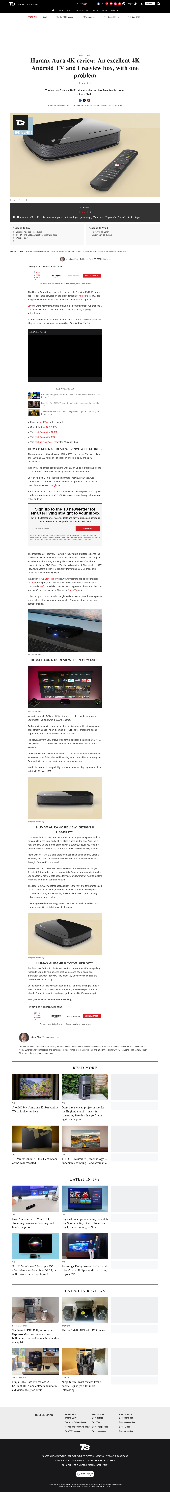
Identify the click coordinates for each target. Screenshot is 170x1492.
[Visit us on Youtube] (111, 3)
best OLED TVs (49, 427)
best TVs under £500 (45, 437)
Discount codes (126, 1431)
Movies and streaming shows (77, 1427)
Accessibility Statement (54, 1456)
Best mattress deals (127, 1422)
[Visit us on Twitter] (102, 3)
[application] (65, 356)
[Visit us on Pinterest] (106, 3)
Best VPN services (73, 1431)
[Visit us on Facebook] (98, 3)
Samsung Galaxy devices (76, 1422)
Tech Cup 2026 (134, 17)
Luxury (95, 10)
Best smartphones (100, 1427)
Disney (31, 582)
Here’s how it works (115, 105)
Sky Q (31, 306)
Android (82, 296)
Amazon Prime (48, 579)
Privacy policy (62, 1461)
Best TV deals (125, 1427)
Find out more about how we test (116, 251)
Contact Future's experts (81, 1456)
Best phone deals (127, 1418)
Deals (45, 17)
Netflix (42, 586)
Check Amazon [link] (91, 276)
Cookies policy (78, 1461)
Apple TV (72, 590)
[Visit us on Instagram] (115, 3)
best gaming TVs (43, 442)
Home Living (82, 10)
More (113, 10)
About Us (100, 1456)
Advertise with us (96, 1461)
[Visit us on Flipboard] (119, 3)
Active (69, 10)
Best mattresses (99, 1431)
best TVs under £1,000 (46, 432)
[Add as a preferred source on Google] (85, 1474)
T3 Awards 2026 (89, 17)
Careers (111, 1461)
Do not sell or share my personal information (85, 1465)
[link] (38, 275)
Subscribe (149, 3)
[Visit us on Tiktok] (123, 3)
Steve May (73, 259)
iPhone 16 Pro (71, 1418)
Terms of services (60, 535)
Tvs (88, 56)
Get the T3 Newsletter (65, 17)
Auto (104, 10)
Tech (60, 10)
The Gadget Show (111, 17)
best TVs (44, 422)
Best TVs (96, 1422)
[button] (65, 275)
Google (53, 485)
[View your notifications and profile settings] (141, 3)
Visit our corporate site (114, 1484)
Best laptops (97, 1418)
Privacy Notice (35, 537)
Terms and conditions (117, 1456)
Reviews (106, 259)
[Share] (80, 100)
